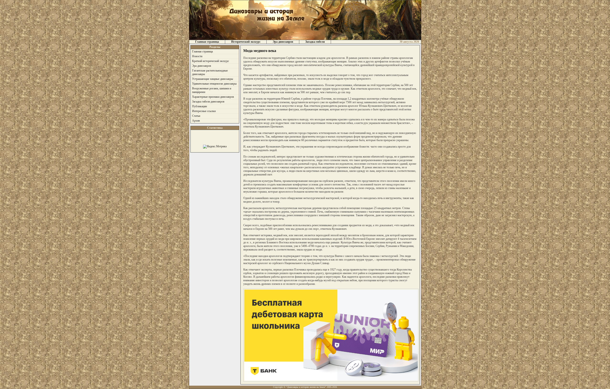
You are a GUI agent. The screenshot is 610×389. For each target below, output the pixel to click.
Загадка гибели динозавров (208, 101)
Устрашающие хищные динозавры (212, 79)
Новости (197, 56)
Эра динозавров (283, 41)
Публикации (199, 106)
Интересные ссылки (204, 111)
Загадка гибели (315, 41)
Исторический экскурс (245, 41)
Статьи (196, 116)
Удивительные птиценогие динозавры (214, 83)
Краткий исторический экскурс (210, 61)
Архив (196, 120)
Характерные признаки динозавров (213, 96)
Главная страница (207, 41)
